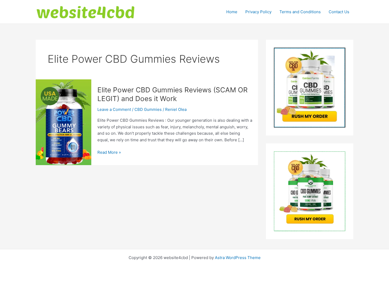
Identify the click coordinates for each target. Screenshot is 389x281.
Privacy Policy (258, 11)
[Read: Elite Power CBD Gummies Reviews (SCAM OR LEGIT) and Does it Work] (63, 121)
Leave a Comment (114, 109)
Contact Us (339, 11)
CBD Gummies (148, 109)
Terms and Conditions (300, 11)
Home (231, 11)
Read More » (109, 152)
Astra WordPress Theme (238, 257)
